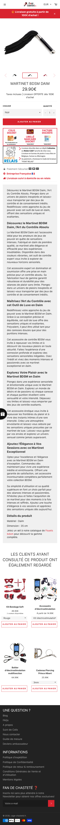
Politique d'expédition (15, 757)
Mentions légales (12, 779)
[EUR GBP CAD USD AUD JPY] (47, 4)
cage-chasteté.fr (18, 816)
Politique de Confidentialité (18, 762)
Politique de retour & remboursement (23, 766)
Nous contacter (11, 734)
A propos (8, 724)
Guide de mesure (12, 739)
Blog (5, 715)
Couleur (7, 106)
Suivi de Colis (10, 729)
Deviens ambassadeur (15, 743)
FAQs (6, 720)
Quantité (47, 106)
